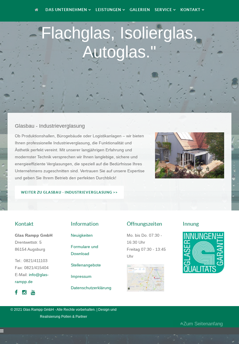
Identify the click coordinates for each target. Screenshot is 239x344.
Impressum (81, 276)
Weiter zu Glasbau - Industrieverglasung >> (69, 192)
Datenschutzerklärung (91, 287)
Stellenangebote (86, 265)
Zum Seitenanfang (203, 324)
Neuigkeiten (82, 235)
